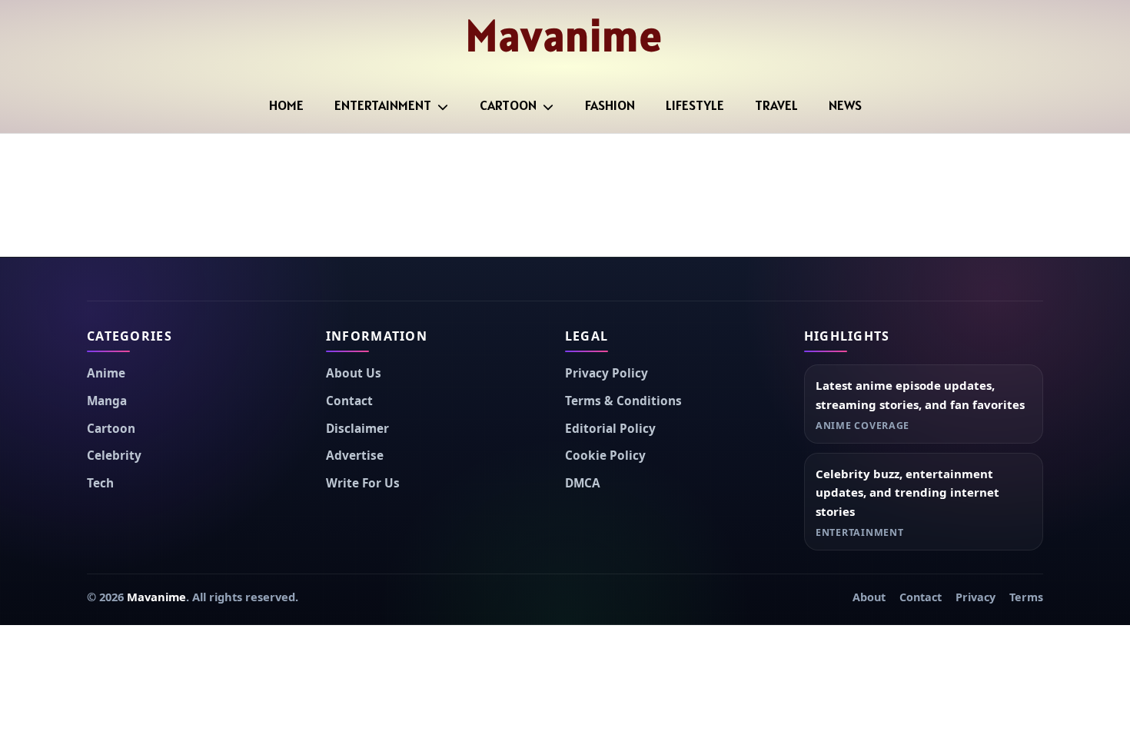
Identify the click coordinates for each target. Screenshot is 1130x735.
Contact (349, 401)
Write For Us (363, 483)
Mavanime (564, 35)
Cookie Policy (605, 455)
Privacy (975, 597)
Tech (100, 483)
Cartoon (508, 105)
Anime (106, 373)
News (845, 105)
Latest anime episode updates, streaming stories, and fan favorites (920, 394)
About (869, 597)
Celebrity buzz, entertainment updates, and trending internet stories (907, 493)
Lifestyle (695, 105)
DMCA (582, 483)
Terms (1026, 597)
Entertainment (382, 105)
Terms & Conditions (623, 401)
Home (286, 105)
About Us (353, 373)
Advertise (355, 455)
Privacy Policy (606, 373)
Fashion (610, 105)
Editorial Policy (610, 429)
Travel (776, 105)
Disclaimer (357, 429)
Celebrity (114, 455)
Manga (107, 401)
